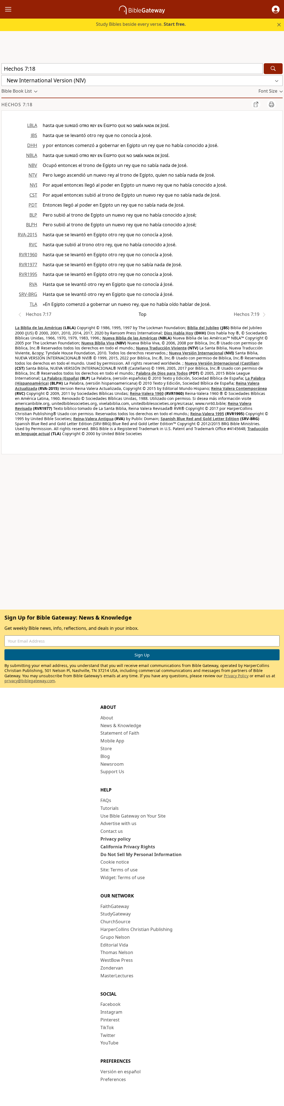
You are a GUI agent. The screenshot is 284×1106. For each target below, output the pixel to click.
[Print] (271, 104)
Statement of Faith (119, 733)
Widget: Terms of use (122, 877)
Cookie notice (114, 862)
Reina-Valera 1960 (147, 393)
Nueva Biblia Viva (97, 343)
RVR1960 (28, 255)
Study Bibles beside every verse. (141, 24)
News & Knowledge (120, 725)
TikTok (107, 1027)
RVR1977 (28, 265)
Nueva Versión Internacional (196, 353)
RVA (33, 284)
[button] (276, 9)
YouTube (109, 1043)
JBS (34, 135)
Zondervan (111, 968)
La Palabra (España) (60, 378)
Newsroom (112, 764)
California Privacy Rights (127, 847)
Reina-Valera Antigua (93, 418)
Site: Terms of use (119, 870)
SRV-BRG (28, 294)
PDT (33, 205)
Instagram (111, 1012)
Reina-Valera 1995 (207, 413)
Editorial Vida (114, 945)
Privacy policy (115, 839)
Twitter (107, 1035)
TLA (33, 304)
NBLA (31, 155)
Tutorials (109, 808)
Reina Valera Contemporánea (239, 388)
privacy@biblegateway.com (29, 680)
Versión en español (120, 1072)
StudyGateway (115, 914)
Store (106, 748)
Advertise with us (118, 823)
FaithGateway (114, 906)
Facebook (110, 1004)
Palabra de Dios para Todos (162, 373)
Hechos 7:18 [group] (16, 105)
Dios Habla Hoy (178, 333)
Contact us (111, 831)
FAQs (105, 800)
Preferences (113, 1079)
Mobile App (112, 741)
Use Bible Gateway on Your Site (133, 816)
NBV (32, 165)
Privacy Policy (236, 675)
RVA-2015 (27, 235)
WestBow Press (116, 960)
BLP (33, 215)
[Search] (273, 68)
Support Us (112, 771)
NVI (33, 185)
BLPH (31, 225)
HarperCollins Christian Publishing (136, 929)
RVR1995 (28, 274)
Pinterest (110, 1020)
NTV (33, 175)
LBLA (32, 125)
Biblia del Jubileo (203, 327)
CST (33, 195)
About (106, 718)
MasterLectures (116, 976)
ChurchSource (115, 922)
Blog (105, 756)
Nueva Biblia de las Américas (129, 338)
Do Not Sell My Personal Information (141, 854)
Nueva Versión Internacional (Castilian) (222, 363)
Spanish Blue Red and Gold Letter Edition (200, 418)
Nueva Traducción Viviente (161, 348)
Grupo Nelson (115, 937)
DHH (32, 145)
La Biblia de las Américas (38, 327)
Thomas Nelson (116, 952)
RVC (33, 245)
